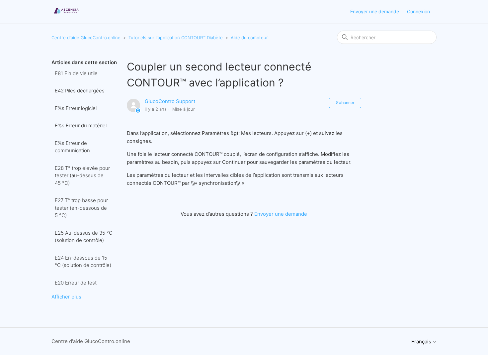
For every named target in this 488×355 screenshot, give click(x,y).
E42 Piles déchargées (80, 90)
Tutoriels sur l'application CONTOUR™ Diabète (175, 37)
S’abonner (345, 102)
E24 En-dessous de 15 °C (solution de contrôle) (83, 262)
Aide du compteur (249, 37)
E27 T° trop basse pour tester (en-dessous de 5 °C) (81, 207)
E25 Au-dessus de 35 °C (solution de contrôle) (84, 237)
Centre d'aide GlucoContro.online (86, 37)
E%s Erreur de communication (72, 147)
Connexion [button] (418, 11)
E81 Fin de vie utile (76, 73)
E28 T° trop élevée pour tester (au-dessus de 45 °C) (82, 175)
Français (422, 341)
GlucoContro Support (170, 101)
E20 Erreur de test (76, 283)
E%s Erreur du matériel (81, 125)
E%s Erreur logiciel (76, 108)
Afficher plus (66, 297)
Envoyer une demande (374, 11)
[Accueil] (66, 15)
